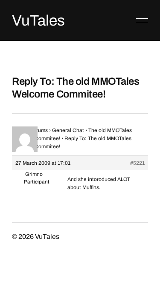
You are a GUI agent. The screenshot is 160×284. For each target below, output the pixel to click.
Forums (39, 130)
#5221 (137, 163)
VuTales (38, 20)
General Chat (68, 130)
